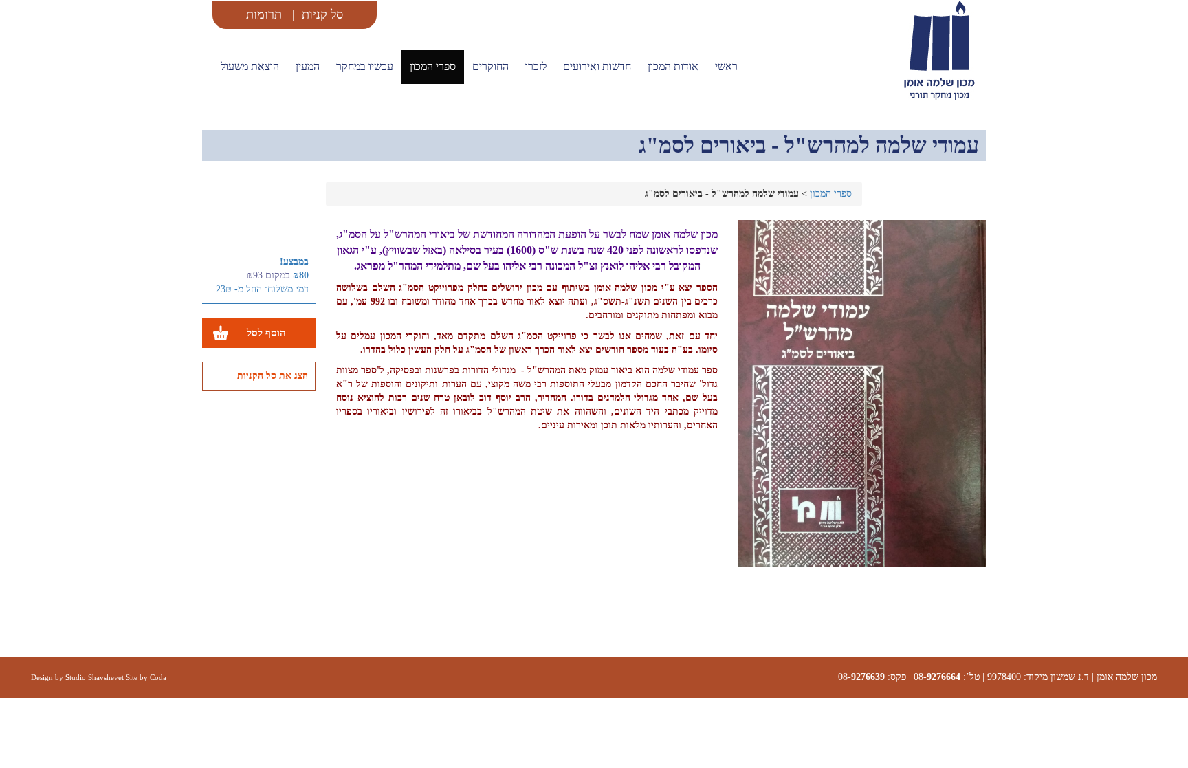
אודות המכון (673, 66)
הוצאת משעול (250, 66)
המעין (308, 66)
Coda (158, 677)
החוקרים (490, 66)
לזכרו (536, 66)
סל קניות (322, 14)
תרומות (264, 14)
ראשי (726, 66)
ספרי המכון (433, 66)
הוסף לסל (266, 332)
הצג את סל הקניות (272, 376)
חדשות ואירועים (597, 66)
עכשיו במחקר (364, 66)
